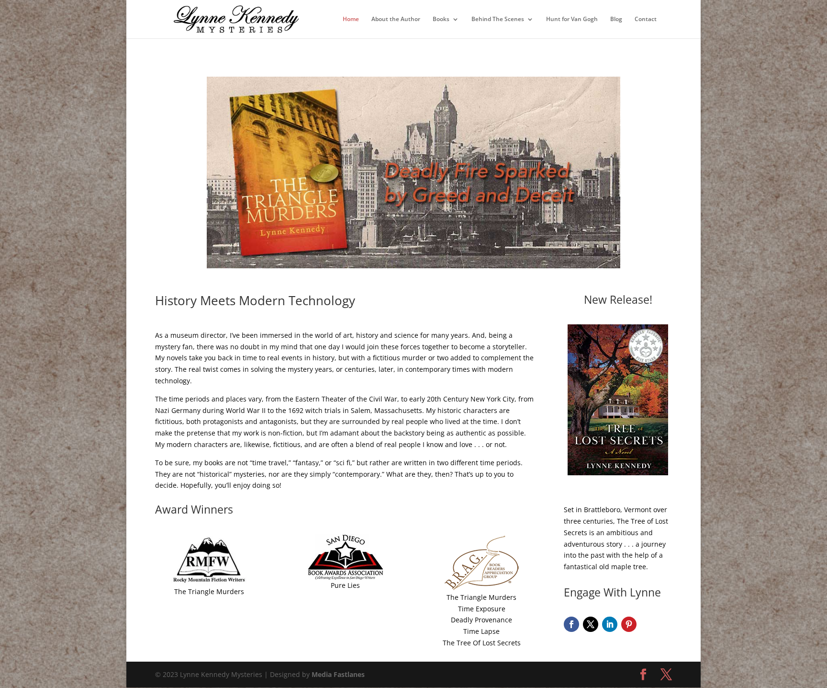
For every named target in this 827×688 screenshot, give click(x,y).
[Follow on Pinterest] (629, 624)
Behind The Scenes (497, 19)
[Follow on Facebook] (571, 624)
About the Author (395, 19)
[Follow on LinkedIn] (609, 624)
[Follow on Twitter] (590, 624)
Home (351, 19)
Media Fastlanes (338, 674)
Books (441, 19)
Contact (646, 19)
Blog (616, 19)
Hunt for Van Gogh (572, 19)
